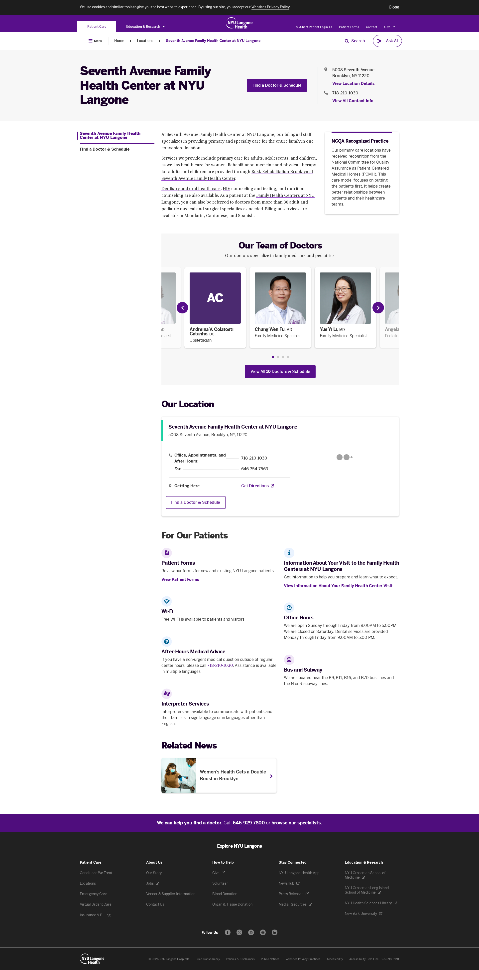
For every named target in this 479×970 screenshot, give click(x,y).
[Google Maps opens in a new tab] (344, 457)
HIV (226, 189)
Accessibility (335, 959)
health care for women (203, 165)
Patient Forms (349, 27)
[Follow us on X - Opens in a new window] (239, 932)
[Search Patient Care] (346, 40)
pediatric (170, 209)
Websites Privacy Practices (303, 959)
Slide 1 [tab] (273, 357)
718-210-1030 (345, 93)
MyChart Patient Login (312, 27)
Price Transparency (208, 959)
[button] (394, 7)
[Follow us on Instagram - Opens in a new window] (251, 932)
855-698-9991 (390, 959)
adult (294, 202)
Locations (145, 41)
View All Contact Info (352, 100)
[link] (215, 307)
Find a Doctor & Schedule (276, 85)
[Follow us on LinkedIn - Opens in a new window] (274, 932)
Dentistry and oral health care (191, 189)
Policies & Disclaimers (240, 959)
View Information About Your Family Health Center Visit (338, 585)
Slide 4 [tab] (288, 357)
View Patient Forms (180, 579)
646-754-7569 (254, 469)
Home (119, 41)
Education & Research (143, 26)
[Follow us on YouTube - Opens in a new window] (263, 932)
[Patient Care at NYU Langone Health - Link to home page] (239, 23)
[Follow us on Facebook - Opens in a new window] (228, 932)
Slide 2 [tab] (278, 357)
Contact (371, 27)
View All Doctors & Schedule (280, 371)
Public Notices (270, 959)
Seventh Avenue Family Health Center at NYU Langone (213, 41)
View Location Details (353, 83)
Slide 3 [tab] (283, 357)
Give (387, 27)
